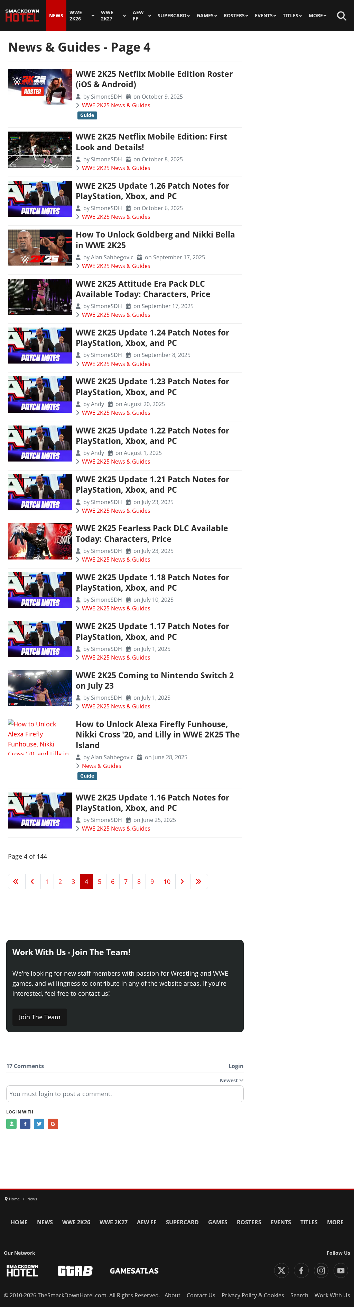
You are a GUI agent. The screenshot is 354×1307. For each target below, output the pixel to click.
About (172, 1295)
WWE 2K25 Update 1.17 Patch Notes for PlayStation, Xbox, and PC (152, 631)
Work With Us (332, 1295)
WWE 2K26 (75, 15)
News (56, 15)
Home (19, 1222)
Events (264, 15)
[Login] (11, 1124)
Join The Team (39, 1017)
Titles (290, 15)
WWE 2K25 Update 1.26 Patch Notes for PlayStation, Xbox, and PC (152, 191)
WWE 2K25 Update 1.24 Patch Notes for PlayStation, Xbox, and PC (152, 337)
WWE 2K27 (107, 15)
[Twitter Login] (39, 1124)
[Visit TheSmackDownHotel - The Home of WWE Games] (22, 1271)
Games (205, 15)
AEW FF (138, 15)
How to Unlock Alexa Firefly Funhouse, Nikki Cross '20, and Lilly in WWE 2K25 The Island (158, 735)
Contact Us (201, 1295)
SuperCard (172, 15)
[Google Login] (53, 1124)
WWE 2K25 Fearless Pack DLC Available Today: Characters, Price (152, 533)
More (316, 15)
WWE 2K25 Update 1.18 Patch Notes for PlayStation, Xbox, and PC (152, 582)
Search (299, 1295)
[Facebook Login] (25, 1124)
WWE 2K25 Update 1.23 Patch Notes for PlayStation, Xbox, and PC (152, 386)
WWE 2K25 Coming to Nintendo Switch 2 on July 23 (155, 680)
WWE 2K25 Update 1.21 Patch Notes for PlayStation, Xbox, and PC (152, 484)
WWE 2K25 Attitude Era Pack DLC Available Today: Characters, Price (143, 288)
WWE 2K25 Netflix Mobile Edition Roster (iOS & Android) (154, 79)
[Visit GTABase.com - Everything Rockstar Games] (75, 1271)
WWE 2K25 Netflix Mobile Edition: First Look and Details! (151, 141)
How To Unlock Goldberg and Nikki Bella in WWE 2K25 (155, 239)
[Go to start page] (17, 881)
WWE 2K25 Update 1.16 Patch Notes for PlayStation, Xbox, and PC (152, 802)
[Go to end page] (199, 881)
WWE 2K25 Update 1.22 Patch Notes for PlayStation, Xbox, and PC (152, 435)
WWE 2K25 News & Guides (116, 105)
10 (167, 881)
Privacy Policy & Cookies (253, 1295)
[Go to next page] (183, 881)
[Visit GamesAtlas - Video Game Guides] (134, 1271)
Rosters (234, 15)
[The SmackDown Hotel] (22, 15)
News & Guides (101, 766)
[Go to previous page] (33, 881)
